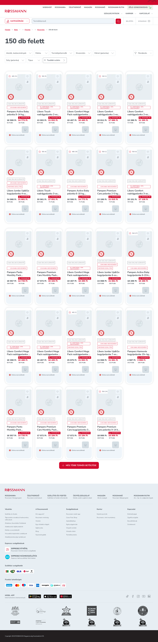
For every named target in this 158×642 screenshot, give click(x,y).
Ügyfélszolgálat (132, 518)
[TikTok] (127, 596)
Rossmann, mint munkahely (106, 518)
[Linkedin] (149, 596)
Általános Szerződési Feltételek (15, 523)
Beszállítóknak (132, 521)
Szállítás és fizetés (11, 514)
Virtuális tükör (71, 531)
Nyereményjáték (41, 535)
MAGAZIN (88, 7)
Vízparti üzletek (71, 528)
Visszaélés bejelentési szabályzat (16, 534)
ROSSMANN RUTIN (116, 7)
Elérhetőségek (132, 514)
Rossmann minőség (42, 518)
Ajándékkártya (71, 521)
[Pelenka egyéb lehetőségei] (32, 30)
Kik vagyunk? (40, 514)
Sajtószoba (39, 528)
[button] (113, 13)
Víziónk (38, 521)
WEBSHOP (47, 7)
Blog (37, 531)
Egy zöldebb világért (42, 524)
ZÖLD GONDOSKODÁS (138, 7)
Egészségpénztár (71, 524)
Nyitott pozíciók (102, 514)
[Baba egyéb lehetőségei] (20, 30)
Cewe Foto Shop (71, 518)
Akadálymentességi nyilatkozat (15, 537)
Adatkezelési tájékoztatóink (14, 527)
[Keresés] (118, 21)
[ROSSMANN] (15, 490)
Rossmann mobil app (73, 514)
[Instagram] (138, 596)
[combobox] (73, 21)
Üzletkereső (131, 524)
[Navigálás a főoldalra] (15, 11)
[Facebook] (132, 596)
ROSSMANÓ (100, 7)
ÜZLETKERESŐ (75, 7)
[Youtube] (143, 596)
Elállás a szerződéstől (12, 530)
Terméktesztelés (71, 535)
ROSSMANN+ (60, 7)
